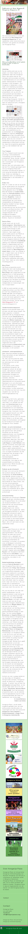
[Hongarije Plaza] (14, 771)
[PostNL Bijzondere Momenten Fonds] (14, 759)
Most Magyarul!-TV (8, 302)
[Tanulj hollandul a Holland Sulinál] (14, 846)
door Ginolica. (1, 922)
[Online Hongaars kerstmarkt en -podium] (14, 728)
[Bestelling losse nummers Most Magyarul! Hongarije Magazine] (14, 826)
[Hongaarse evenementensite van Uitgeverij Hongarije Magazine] (14, 806)
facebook (6, 912)
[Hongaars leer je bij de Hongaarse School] (14, 787)
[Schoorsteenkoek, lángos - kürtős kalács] (14, 747)
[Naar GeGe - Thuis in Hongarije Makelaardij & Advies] (14, 736)
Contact (6, 898)
